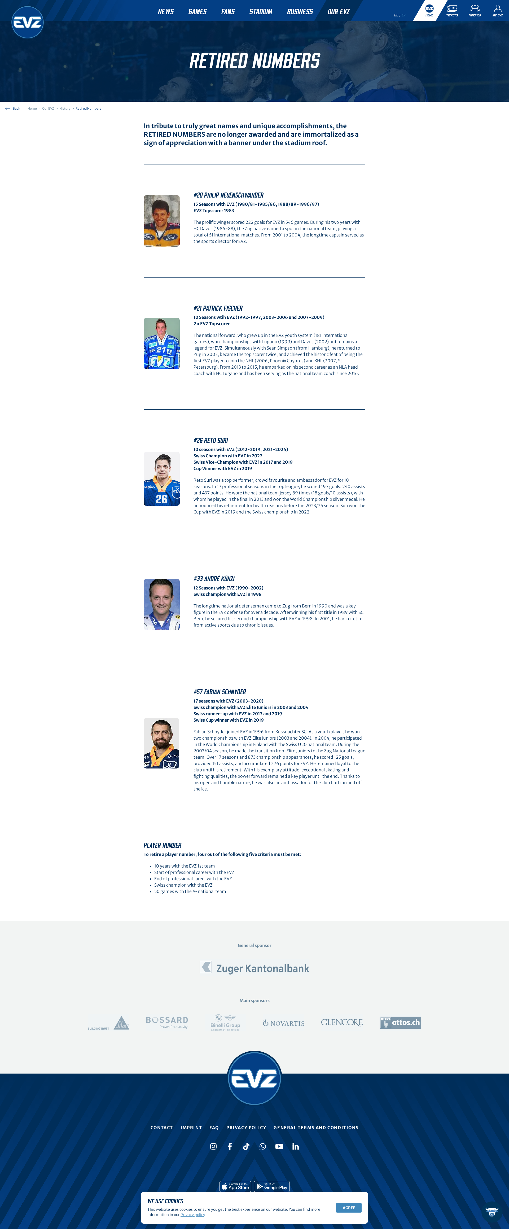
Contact (162, 1127)
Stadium (260, 12)
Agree (349, 1207)
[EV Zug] (28, 22)
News (166, 12)
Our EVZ (338, 12)
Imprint (191, 1127)
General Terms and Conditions (316, 1127)
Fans (228, 12)
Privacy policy (246, 1127)
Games (197, 12)
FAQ (214, 1127)
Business (300, 12)
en (404, 15)
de (396, 15)
